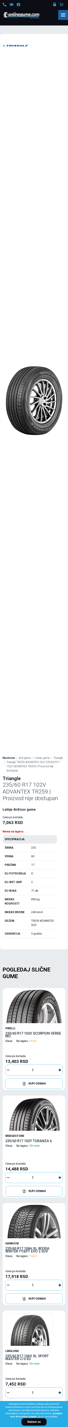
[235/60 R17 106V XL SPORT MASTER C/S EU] (34, 1329)
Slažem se (34, 1421)
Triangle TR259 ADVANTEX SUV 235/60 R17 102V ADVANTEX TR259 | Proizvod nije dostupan (33, 766)
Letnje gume (42, 758)
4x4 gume (25, 758)
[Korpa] (61, 4)
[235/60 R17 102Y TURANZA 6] (34, 1114)
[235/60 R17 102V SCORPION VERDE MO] (34, 1006)
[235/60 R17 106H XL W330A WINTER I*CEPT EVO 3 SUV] (34, 1221)
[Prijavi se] (54, 5)
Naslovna (9, 758)
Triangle (58, 758)
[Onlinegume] (26, 15)
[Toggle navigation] (63, 15)
